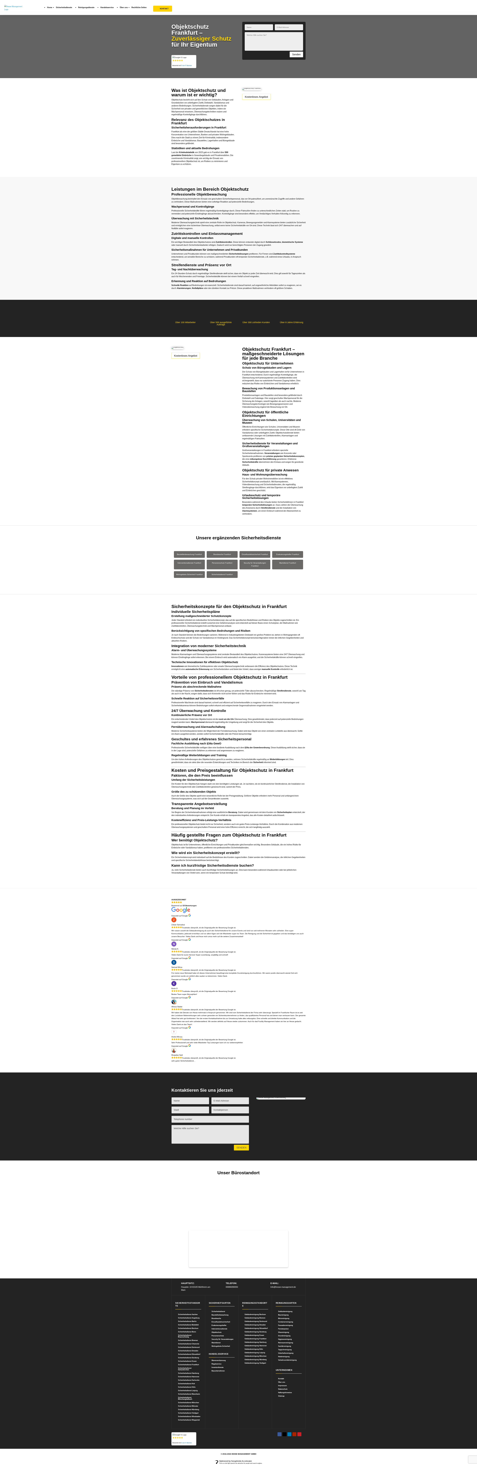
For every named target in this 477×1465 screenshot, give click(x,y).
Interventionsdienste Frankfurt (189, 563)
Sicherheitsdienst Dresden (188, 1351)
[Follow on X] (284, 1434)
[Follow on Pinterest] (299, 1434)
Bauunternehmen (218, 1371)
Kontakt (164, 8)
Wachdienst (216, 1343)
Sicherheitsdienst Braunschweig (184, 1336)
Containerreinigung (285, 1322)
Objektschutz (217, 1332)
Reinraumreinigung (285, 1343)
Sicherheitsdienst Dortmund (189, 1347)
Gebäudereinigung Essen (254, 1335)
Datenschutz (283, 1389)
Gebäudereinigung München (255, 1356)
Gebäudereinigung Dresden (255, 1325)
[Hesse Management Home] (13, 8)
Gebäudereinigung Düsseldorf (256, 1328)
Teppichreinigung (285, 1350)
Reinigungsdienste (86, 7)
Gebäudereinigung (285, 1311)
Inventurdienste (217, 1367)
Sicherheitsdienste (64, 7)
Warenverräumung (219, 1360)
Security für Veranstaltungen (222, 1339)
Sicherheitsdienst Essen (187, 1361)
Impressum (282, 1386)
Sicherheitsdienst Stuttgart (188, 1413)
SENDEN (241, 1147)
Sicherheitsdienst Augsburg (188, 1318)
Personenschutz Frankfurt (222, 563)
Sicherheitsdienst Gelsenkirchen (184, 1369)
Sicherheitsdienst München (188, 1403)
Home (49, 7)
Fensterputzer (283, 1329)
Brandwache (216, 1318)
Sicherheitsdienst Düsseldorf (189, 1354)
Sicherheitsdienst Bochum (188, 1328)
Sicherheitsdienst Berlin (187, 1321)
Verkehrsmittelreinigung (287, 1360)
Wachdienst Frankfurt (287, 563)
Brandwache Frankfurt (222, 554)
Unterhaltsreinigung (285, 1353)
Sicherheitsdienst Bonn (187, 1332)
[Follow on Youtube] (294, 1434)
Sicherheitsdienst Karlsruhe (188, 1380)
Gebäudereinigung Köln (254, 1349)
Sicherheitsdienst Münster (188, 1406)
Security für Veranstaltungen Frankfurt (255, 564)
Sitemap (281, 1396)
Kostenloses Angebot (256, 96)
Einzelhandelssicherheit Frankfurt (255, 554)
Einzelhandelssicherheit (221, 1322)
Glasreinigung (283, 1332)
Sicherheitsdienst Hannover (188, 1377)
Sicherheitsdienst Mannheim (189, 1394)
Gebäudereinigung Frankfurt (255, 1339)
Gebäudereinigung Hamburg (255, 1342)
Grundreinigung (284, 1336)
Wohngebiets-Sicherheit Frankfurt (189, 574)
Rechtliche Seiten (139, 7)
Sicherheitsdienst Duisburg (188, 1358)
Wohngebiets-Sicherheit (221, 1346)
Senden (296, 54)
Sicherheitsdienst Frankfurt (222, 574)
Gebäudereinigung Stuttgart (255, 1363)
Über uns (124, 7)
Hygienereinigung (285, 1339)
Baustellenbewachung (220, 1315)
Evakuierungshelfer (219, 1325)
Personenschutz (218, 1336)
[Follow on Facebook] (279, 1434)
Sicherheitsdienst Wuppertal (189, 1420)
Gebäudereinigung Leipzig (255, 1353)
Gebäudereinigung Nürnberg (256, 1359)
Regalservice (216, 1364)
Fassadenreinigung (285, 1325)
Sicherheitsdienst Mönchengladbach (185, 1398)
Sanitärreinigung (284, 1346)
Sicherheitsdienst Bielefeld (188, 1325)
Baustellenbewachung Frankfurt (189, 554)
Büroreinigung (283, 1318)
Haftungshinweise (285, 1392)
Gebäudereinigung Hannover (256, 1346)
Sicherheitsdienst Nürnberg (188, 1409)
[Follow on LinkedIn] (289, 1434)
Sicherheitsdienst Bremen (188, 1340)
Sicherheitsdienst (218, 1311)
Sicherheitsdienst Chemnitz (188, 1344)
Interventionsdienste (219, 1329)
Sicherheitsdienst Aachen (188, 1314)
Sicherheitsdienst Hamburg (188, 1373)
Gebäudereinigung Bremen (255, 1318)
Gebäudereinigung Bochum (255, 1314)
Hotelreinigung (284, 1357)
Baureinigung (283, 1315)
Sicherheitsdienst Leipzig (188, 1390)
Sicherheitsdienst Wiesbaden (189, 1416)
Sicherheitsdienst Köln (187, 1387)
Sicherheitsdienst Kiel (186, 1384)
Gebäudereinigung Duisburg (255, 1332)
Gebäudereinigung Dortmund (256, 1321)
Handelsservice (107, 7)
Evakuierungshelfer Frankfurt (287, 554)
